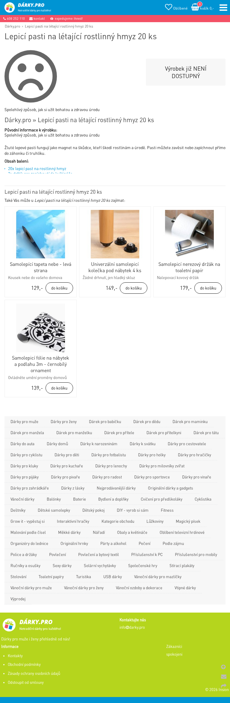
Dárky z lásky (72, 487)
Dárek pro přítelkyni (163, 432)
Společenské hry (142, 565)
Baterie (79, 499)
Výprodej (17, 598)
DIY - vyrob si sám (133, 510)
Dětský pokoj (93, 510)
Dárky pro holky (152, 454)
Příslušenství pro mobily (196, 554)
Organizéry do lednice (29, 543)
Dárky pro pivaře (65, 476)
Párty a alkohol (113, 543)
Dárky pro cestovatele (187, 443)
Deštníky (17, 510)
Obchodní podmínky (24, 664)
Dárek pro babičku (105, 421)
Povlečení (57, 554)
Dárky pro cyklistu (26, 454)
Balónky (54, 499)
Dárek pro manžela (27, 432)
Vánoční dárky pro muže (31, 587)
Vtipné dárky (185, 587)
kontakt (39, 18)
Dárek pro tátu (206, 432)
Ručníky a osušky (25, 565)
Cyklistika (203, 499)
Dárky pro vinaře (196, 476)
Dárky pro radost (107, 476)
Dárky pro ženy (64, 421)
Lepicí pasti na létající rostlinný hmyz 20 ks (59, 26)
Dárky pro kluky (24, 465)
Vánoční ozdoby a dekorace (139, 587)
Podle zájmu (173, 543)
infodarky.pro (132, 627)
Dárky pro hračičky (194, 454)
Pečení (144, 543)
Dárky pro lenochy (111, 465)
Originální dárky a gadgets (170, 487)
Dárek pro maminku (190, 421)
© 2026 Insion (217, 689)
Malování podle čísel (28, 532)
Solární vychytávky (100, 565)
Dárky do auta (22, 443)
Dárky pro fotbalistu (108, 454)
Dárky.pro (12, 26)
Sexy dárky (62, 565)
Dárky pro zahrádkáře (29, 487)
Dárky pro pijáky (24, 476)
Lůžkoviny (155, 521)
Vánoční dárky (22, 499)
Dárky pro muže (24, 421)
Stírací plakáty (182, 565)
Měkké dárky (69, 532)
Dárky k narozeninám (98, 443)
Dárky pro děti (67, 454)
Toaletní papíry (51, 576)
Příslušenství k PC (147, 554)
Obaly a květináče (132, 532)
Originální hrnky (74, 543)
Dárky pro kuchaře (66, 465)
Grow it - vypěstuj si (27, 521)
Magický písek (188, 521)
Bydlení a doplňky (113, 499)
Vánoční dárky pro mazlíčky (157, 576)
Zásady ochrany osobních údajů (34, 673)
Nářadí (99, 532)
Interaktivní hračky (73, 521)
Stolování (18, 576)
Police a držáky (23, 554)
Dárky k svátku (142, 443)
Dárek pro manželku (74, 432)
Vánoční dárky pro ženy (84, 587)
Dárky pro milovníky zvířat (161, 465)
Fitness (167, 510)
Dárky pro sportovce (152, 476)
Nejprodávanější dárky (116, 487)
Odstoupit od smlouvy (26, 682)
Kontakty (15, 655)
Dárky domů (57, 443)
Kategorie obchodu (118, 521)
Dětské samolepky (54, 510)
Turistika (83, 576)
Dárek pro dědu (146, 421)
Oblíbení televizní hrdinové (182, 532)
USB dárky (112, 576)
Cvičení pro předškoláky (161, 499)
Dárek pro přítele (119, 432)
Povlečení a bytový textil (98, 554)
